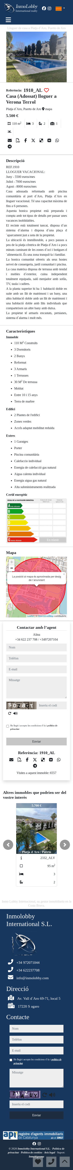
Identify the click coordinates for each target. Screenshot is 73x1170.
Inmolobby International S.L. (34, 1148)
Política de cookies (32, 1152)
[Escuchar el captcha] (15, 713)
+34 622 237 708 (26, 639)
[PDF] (18, 140)
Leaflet (30, 615)
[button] (8, 845)
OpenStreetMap (46, 615)
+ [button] (11, 562)
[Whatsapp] (57, 140)
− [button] (11, 568)
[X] (33, 140)
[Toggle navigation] (8, 20)
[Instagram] (49, 8)
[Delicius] (42, 140)
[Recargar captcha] (10, 713)
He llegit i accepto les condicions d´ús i (33, 727)
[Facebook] (44, 8)
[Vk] (49, 140)
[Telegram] (10, 146)
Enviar (36, 741)
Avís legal (50, 1152)
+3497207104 (49, 639)
